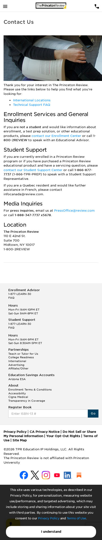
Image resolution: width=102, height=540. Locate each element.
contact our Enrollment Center (57, 136)
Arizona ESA (17, 379)
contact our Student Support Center (33, 170)
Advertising (16, 365)
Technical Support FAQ (31, 105)
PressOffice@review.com (74, 210)
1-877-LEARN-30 (19, 294)
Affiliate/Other (18, 368)
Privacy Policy (48, 518)
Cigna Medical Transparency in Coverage (26, 398)
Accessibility (17, 393)
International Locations (32, 100)
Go (93, 413)
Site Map (20, 440)
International (17, 361)
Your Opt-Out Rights (63, 436)
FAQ (11, 297)
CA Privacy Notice (45, 431)
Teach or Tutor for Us (23, 353)
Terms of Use (76, 518)
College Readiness (21, 357)
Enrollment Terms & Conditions (30, 389)
